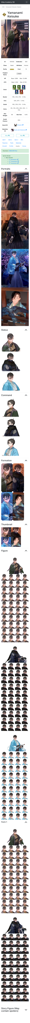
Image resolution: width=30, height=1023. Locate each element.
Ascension (13, 159)
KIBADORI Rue (13, 151)
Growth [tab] (4, 146)
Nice (6, 135)
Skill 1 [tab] (4, 140)
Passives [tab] (4, 143)
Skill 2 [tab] (10, 140)
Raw (21, 135)
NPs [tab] (22, 140)
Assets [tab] (18, 146)
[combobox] (15, 6)
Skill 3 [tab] (16, 140)
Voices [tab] (24, 146)
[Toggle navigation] (26, 2)
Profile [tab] (11, 146)
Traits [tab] (11, 143)
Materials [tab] (18, 143)
